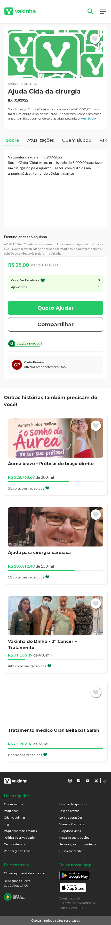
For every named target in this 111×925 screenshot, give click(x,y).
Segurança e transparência (77, 844)
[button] (55, 54)
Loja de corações (71, 817)
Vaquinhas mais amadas (20, 831)
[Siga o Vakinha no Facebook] (79, 781)
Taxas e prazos (69, 811)
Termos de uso (14, 844)
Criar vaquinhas (15, 817)
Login (7, 824)
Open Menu (103, 11)
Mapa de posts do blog (74, 837)
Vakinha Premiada (71, 824)
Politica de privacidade (19, 837)
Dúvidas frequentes (73, 804)
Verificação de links (17, 851)
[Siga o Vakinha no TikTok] (105, 781)
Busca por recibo (70, 851)
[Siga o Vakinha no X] (96, 781)
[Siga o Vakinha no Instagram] (70, 781)
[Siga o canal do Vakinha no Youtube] (87, 781)
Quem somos (13, 804)
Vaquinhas (11, 811)
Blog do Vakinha (70, 831)
